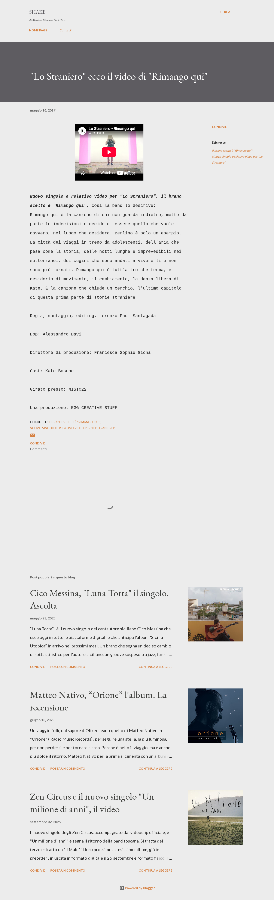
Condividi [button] (220, 127)
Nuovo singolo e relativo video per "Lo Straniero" (237, 159)
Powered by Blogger (139, 888)
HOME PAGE (38, 30)
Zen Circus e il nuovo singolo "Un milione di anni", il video (92, 802)
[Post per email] (32, 436)
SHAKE (37, 12)
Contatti (66, 30)
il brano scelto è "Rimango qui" (232, 150)
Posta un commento (67, 667)
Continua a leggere (155, 667)
